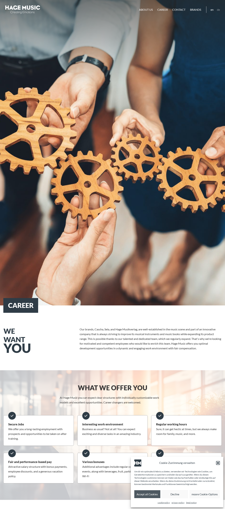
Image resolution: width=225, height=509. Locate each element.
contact (178, 9)
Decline (175, 494)
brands (195, 9)
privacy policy (178, 502)
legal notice (191, 502)
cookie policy (164, 502)
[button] (218, 463)
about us (146, 9)
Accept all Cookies (147, 494)
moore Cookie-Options (205, 494)
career (162, 9)
